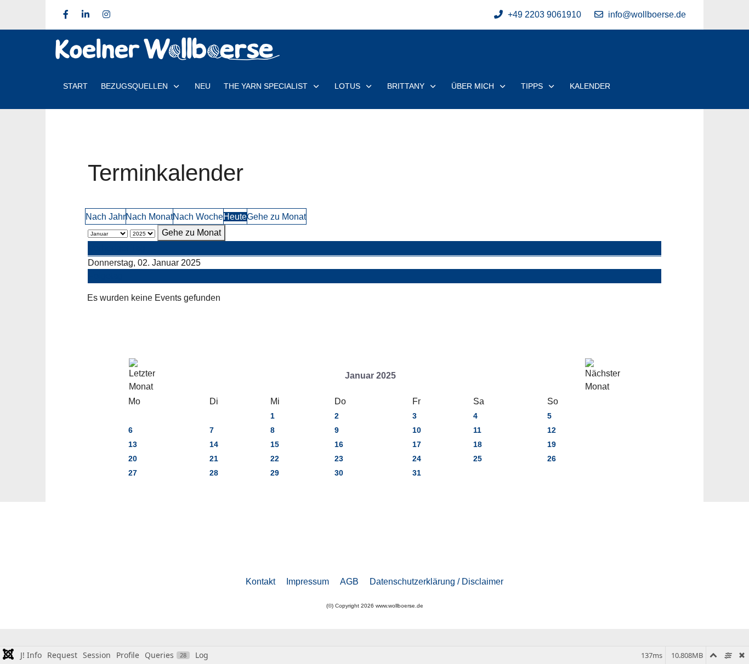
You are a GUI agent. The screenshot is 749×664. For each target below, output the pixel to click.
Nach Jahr (106, 216)
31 (416, 472)
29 (274, 472)
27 (132, 472)
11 (477, 430)
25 (477, 458)
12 (551, 430)
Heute (235, 216)
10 (416, 430)
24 (416, 458)
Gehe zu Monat (276, 216)
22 (274, 458)
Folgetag (105, 276)
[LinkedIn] (85, 14)
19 (551, 444)
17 (416, 444)
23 (338, 458)
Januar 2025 (370, 375)
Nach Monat (149, 216)
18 (477, 444)
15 (274, 444)
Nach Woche (198, 216)
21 (213, 458)
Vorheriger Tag (116, 248)
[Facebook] (66, 14)
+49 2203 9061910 (544, 14)
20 (132, 458)
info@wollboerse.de (647, 14)
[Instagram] (106, 14)
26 (551, 458)
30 (338, 472)
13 (132, 444)
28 (213, 472)
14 (213, 444)
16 (338, 444)
